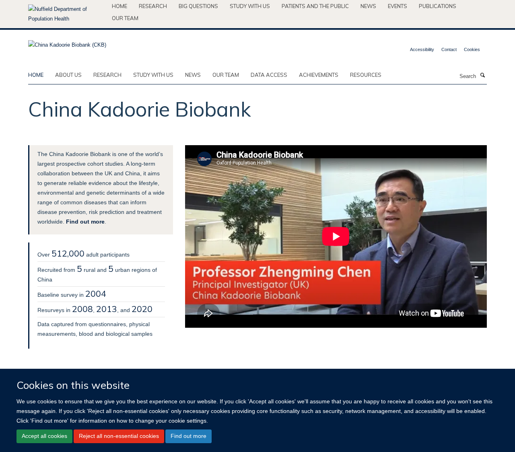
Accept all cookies (44, 436)
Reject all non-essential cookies (119, 436)
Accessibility (422, 49)
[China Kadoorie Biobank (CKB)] (67, 42)
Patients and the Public (315, 6)
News (368, 6)
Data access (269, 75)
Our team (125, 18)
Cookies (472, 49)
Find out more (188, 436)
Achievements (318, 75)
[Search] (482, 75)
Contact (449, 49)
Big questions (198, 6)
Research (153, 6)
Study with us (250, 6)
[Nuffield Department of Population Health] (67, 14)
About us (68, 75)
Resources (365, 75)
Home (119, 6)
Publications (437, 6)
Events (397, 6)
